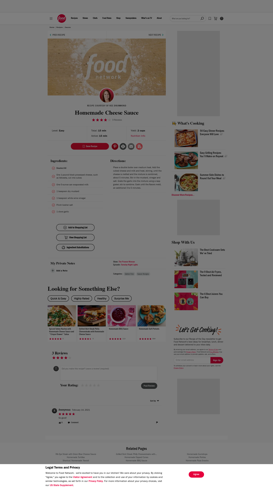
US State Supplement (61, 485)
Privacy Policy (96, 481)
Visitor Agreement (82, 477)
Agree (196, 474)
